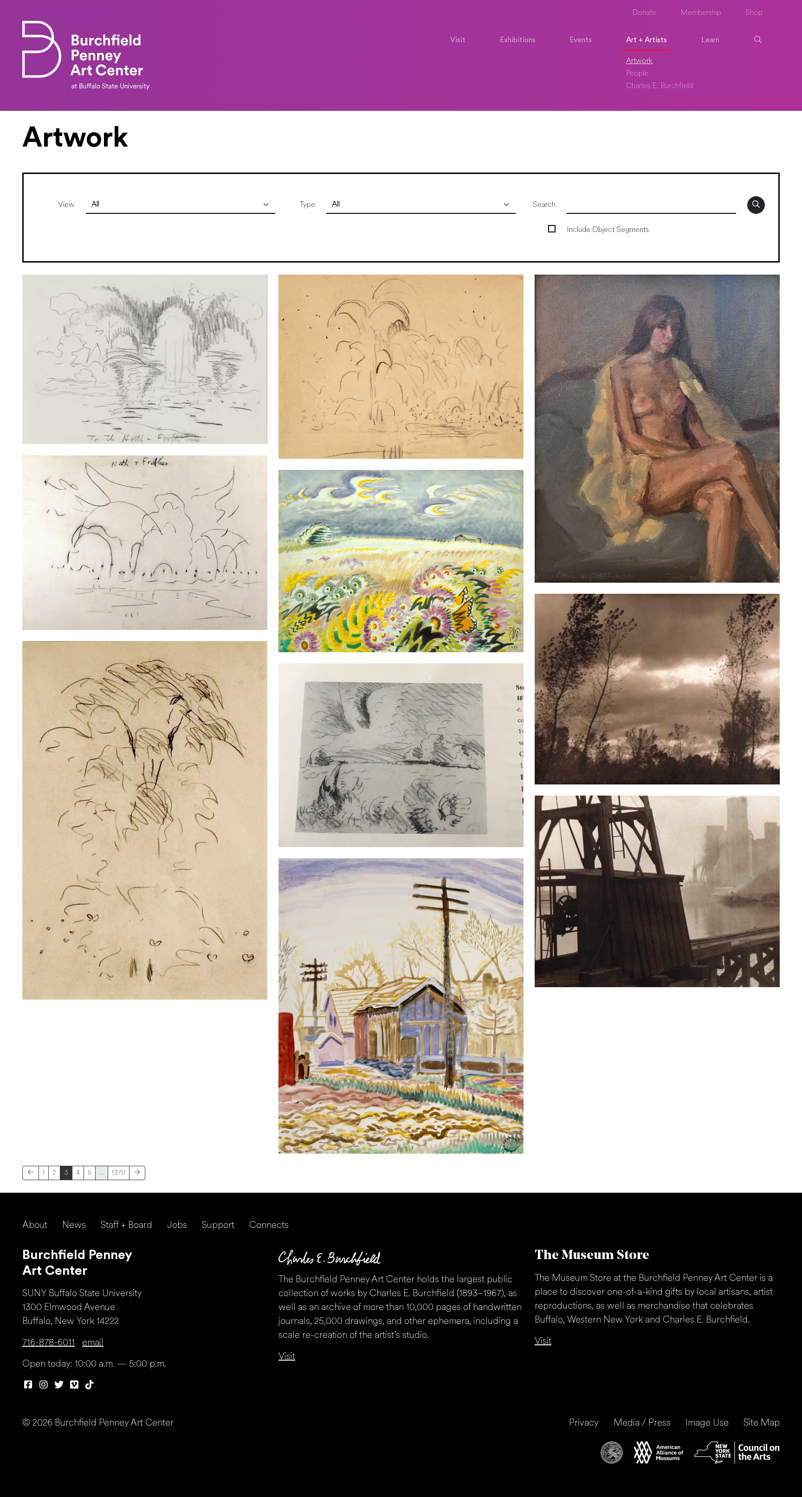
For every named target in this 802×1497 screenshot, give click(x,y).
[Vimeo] (74, 1385)
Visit (458, 40)
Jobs (177, 1225)
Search (544, 205)
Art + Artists (646, 40)
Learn (710, 40)
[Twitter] (59, 1385)
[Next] (137, 1173)
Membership (700, 13)
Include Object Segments (608, 230)
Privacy (584, 1423)
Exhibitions (518, 40)
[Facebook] (28, 1385)
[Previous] (30, 1173)
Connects (269, 1225)
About (34, 1225)
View (66, 205)
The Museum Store (592, 1255)
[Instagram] (43, 1385)
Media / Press (642, 1423)
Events (580, 40)
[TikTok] (89, 1385)
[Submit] (756, 205)
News (74, 1225)
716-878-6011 (48, 1343)
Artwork (639, 61)
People (637, 73)
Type (307, 205)
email (92, 1343)
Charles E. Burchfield (659, 86)
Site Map (762, 1423)
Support (218, 1225)
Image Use (707, 1423)
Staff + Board (126, 1225)
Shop (754, 13)
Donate (644, 13)
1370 (118, 1172)
